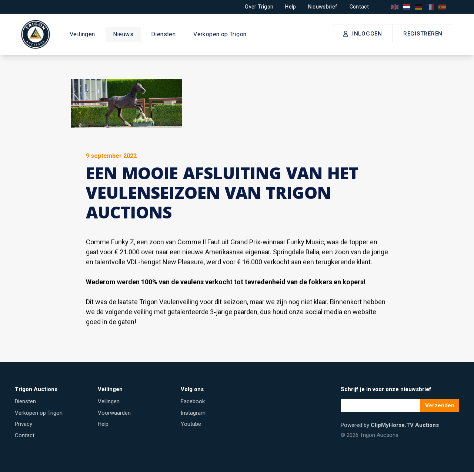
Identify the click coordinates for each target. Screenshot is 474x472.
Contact (359, 7)
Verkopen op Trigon (219, 34)
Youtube (191, 424)
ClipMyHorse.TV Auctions (405, 425)
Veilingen (82, 34)
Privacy (23, 424)
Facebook (193, 401)
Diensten (163, 34)
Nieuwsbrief (323, 7)
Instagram (193, 413)
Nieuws (123, 34)
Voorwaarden (114, 413)
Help (290, 7)
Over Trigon (259, 7)
